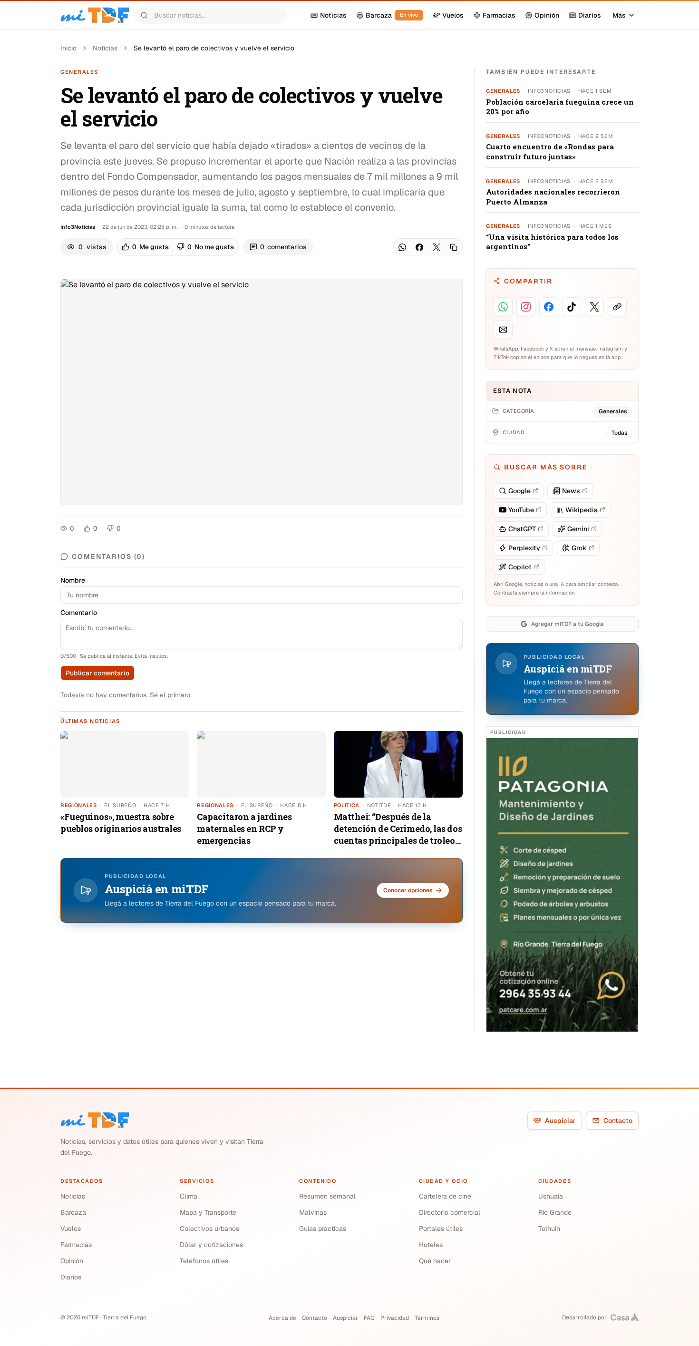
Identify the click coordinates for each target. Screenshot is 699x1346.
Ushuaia (550, 1196)
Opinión (71, 1261)
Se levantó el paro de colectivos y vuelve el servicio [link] (214, 48)
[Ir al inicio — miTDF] (94, 15)
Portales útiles (441, 1228)
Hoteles (431, 1244)
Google (519, 491)
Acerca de (282, 1318)
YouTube (521, 510)
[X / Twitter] (436, 247)
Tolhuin (549, 1228)
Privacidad (394, 1318)
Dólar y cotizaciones (211, 1244)
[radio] (145, 246)
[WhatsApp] (402, 247)
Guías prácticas (322, 1228)
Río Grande (555, 1212)
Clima (188, 1196)
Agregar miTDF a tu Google (567, 624)
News (571, 491)
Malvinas (313, 1212)
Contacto (617, 1120)
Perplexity (524, 548)
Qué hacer (435, 1261)
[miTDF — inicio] (94, 1120)
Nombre (72, 580)
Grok (579, 548)
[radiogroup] (178, 246)
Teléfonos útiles (204, 1261)
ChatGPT (522, 529)
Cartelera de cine (445, 1196)
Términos (427, 1318)
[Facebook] (419, 247)
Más (619, 15)
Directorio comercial (449, 1212)
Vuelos (70, 1228)
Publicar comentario (97, 673)
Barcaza (73, 1212)
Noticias (105, 48)
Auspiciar (560, 1120)
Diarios (70, 1277)
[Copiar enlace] (453, 247)
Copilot (520, 567)
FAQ (369, 1318)
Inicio (68, 48)
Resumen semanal (327, 1196)
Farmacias (76, 1244)
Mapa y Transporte (208, 1212)
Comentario (78, 612)
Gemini (578, 529)
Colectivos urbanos (209, 1228)
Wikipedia (581, 510)
